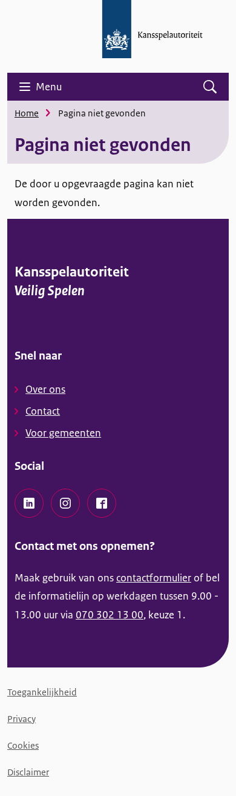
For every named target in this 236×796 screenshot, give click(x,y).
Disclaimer (28, 772)
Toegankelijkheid (42, 692)
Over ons (45, 389)
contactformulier (153, 577)
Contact (42, 411)
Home (27, 113)
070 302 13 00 (109, 614)
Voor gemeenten (63, 433)
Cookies (23, 745)
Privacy (21, 718)
